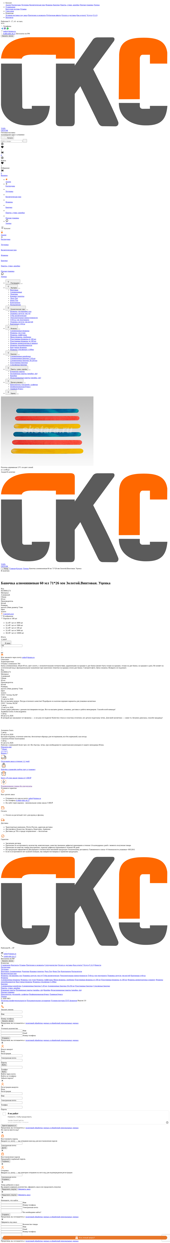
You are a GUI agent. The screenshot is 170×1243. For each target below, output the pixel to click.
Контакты (9, 17)
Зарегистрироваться (9, 1125)
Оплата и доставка (68, 15)
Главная (12, 568)
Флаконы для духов (17, 333)
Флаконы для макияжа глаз (20, 311)
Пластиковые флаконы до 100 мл (23, 341)
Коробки (13, 376)
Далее (4, 1148)
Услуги (89, 15)
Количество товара (30, 1224)
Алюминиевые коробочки (20, 356)
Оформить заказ (24, 1189)
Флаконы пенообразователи (21, 345)
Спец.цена (10, 11)
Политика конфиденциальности (13, 1001)
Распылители (15, 305)
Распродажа (16, 5)
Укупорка (25, 5)
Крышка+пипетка (17, 296)
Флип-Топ (14, 300)
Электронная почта (8, 1058)
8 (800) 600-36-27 (23, 800)
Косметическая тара (37, 5)
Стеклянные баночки (18, 365)
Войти (4, 1065)
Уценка (97, 5)
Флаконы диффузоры (18, 335)
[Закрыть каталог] (22, 283)
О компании (10, 7)
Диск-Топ (14, 298)
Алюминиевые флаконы (19, 331)
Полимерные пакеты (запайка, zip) (23, 374)
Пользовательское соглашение (39, 1001)
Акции (8, 5)
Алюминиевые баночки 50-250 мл (23, 360)
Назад (4, 749)
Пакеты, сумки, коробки (69, 5)
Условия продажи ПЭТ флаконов (64, 1001)
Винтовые (14, 290)
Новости (97, 965)
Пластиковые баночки (19, 363)
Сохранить (5, 1161)
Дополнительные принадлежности (24, 318)
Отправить (5, 1038)
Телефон (4, 1069)
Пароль (4, 1062)
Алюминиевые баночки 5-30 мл (22, 358)
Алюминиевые (16, 292)
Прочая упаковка (86, 5)
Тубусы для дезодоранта (19, 320)
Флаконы (49, 5)
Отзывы (23, 9)
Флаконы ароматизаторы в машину (24, 343)
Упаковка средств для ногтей (21, 322)
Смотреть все (8, 614)
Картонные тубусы (17, 324)
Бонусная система (13, 9)
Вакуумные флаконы (18, 347)
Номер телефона (7, 1019)
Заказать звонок (7, 36)
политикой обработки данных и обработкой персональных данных (52, 1023)
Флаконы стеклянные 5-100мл (22, 349)
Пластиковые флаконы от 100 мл (23, 339)
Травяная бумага (16, 389)
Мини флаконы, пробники (20, 337)
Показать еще (6, 747)
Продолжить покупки (9, 1189)
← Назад (5, 568)
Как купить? (81, 15)
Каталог (19, 568)
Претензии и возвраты (37, 15)
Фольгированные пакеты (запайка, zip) (25, 378)
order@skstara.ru (9, 31)
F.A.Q (95, 15)
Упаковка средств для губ (20, 313)
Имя (2, 1014)
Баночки (56, 5)
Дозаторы (14, 294)
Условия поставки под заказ (17, 15)
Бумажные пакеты (17, 371)
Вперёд (4, 753)
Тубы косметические (18, 316)
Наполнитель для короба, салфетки (24, 385)
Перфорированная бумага (20, 387)
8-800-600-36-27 (9, 34)
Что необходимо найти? (31, 1212)
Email (25, 1033)
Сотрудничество (50, 965)
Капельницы (15, 302)
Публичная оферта (53, 15)
